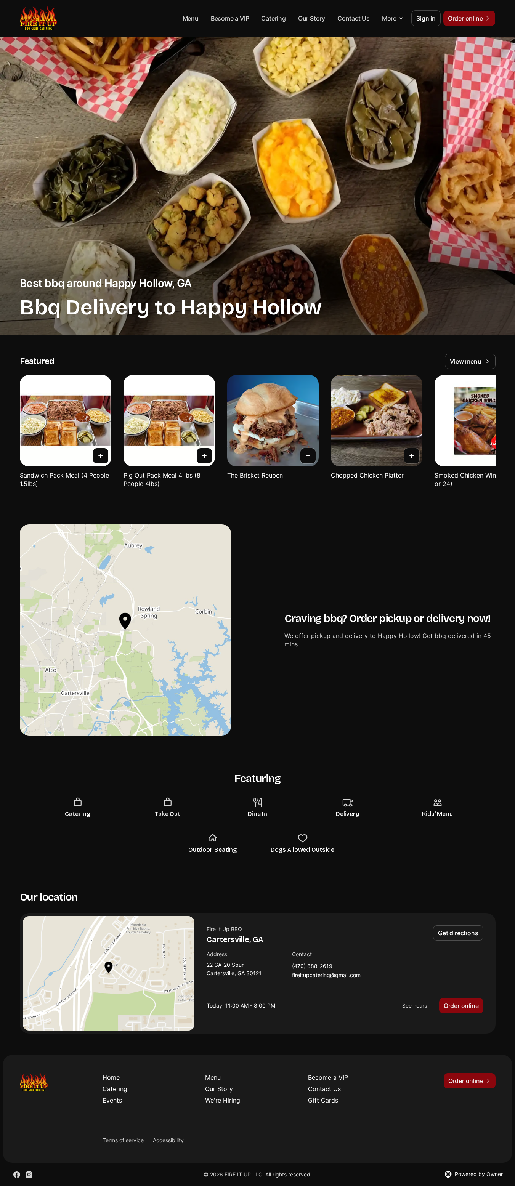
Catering (273, 18)
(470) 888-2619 (312, 966)
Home (111, 1077)
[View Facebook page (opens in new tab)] (16, 1174)
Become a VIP (230, 18)
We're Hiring (222, 1100)
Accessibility (168, 1140)
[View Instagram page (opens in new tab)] (29, 1174)
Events (112, 1100)
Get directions (458, 933)
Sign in (426, 18)
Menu (191, 18)
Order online (461, 1006)
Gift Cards (323, 1100)
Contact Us (353, 18)
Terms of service (123, 1140)
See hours (414, 1005)
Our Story (311, 18)
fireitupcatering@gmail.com (326, 975)
